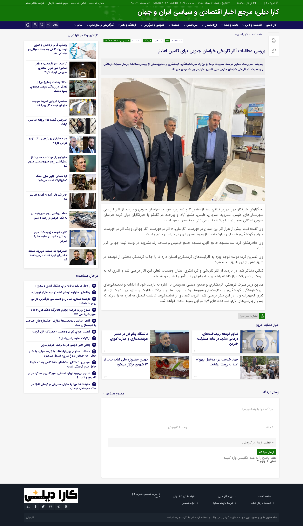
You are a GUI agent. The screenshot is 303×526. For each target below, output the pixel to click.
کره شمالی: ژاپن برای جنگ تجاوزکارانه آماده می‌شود (51, 178)
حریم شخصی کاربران (57, 3)
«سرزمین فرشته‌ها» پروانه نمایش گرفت (47, 122)
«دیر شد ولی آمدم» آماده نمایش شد (47, 196)
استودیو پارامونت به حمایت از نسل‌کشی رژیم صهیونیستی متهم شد (47, 161)
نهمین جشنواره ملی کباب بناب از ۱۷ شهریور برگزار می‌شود (126, 362)
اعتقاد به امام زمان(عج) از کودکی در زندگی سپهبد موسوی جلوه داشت (48, 86)
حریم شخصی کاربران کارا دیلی (146, 495)
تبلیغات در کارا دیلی (261, 503)
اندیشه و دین (253, 25)
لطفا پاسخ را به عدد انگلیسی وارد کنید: (250, 457)
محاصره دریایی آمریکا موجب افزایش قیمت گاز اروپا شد (49, 103)
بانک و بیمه (231, 25)
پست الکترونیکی (177, 427)
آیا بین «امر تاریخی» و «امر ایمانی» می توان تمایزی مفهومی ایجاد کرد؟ (51, 68)
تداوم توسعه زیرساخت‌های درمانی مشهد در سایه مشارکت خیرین (217, 338)
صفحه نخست (255, 34)
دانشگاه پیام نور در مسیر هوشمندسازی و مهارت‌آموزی (129, 336)
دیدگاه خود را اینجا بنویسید (257, 409)
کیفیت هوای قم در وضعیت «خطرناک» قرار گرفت (61, 331)
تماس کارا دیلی (78, 3)
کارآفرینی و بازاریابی (101, 25)
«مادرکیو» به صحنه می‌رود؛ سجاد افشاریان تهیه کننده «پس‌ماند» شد (47, 255)
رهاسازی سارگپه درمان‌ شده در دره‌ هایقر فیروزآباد (60, 292)
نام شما (269, 427)
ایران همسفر (188, 503)
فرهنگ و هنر (128, 25)
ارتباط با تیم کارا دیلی (184, 496)
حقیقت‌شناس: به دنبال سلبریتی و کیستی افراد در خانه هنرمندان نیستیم (63, 386)
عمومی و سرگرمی (153, 25)
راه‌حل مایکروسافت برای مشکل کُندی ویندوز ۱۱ (62, 285)
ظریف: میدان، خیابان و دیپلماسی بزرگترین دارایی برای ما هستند (63, 301)
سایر (79, 25)
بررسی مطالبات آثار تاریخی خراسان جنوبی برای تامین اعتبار (211, 50)
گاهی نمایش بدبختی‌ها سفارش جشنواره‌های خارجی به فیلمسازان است (61, 322)
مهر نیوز (244, 316)
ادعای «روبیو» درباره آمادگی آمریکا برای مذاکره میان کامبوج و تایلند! (62, 375)
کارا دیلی (271, 25)
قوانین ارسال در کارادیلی (256, 442)
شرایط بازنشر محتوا (34, 3)
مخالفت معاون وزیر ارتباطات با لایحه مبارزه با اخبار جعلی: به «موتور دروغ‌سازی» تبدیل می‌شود (62, 353)
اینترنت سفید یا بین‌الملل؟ (74, 338)
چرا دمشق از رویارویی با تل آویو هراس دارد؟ (48, 140)
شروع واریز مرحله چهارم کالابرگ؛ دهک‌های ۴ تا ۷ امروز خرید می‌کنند (63, 312)
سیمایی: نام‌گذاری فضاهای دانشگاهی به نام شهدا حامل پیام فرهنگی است (63, 364)
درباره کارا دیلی (96, 3)
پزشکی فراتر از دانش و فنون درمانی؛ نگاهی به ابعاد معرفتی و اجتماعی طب (47, 49)
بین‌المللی (191, 25)
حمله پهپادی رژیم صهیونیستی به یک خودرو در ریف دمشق (49, 215)
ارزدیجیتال (210, 25)
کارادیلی (30, 517)
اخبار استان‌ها (241, 34)
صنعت (175, 25)
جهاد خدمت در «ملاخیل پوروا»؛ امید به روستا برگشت (217, 362)
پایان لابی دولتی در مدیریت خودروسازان (65, 345)
